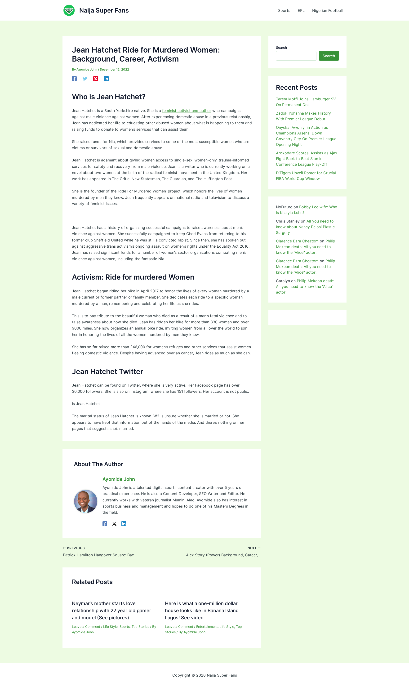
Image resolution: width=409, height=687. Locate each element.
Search (281, 47)
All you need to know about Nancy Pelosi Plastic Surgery (305, 227)
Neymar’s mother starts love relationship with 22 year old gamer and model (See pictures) (111, 610)
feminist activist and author (186, 110)
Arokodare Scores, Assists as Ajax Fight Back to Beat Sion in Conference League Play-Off (306, 159)
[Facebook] (74, 78)
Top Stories (140, 627)
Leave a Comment (86, 627)
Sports (284, 10)
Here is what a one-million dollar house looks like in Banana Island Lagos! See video (202, 610)
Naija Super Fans (104, 10)
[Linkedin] (106, 78)
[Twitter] (85, 78)
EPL (301, 10)
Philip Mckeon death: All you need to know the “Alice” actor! (305, 247)
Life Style (110, 627)
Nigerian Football (327, 10)
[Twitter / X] (114, 523)
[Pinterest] (95, 78)
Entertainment (207, 627)
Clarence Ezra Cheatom (297, 241)
